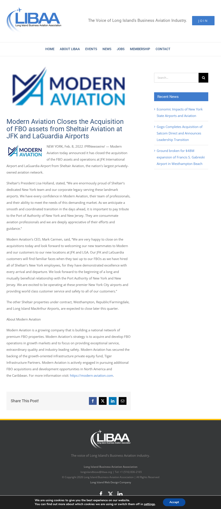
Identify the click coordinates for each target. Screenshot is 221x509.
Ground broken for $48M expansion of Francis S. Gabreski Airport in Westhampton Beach (181, 157)
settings (149, 504)
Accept (174, 502)
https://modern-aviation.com (91, 375)
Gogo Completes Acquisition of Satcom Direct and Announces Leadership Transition (179, 133)
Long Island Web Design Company (110, 482)
